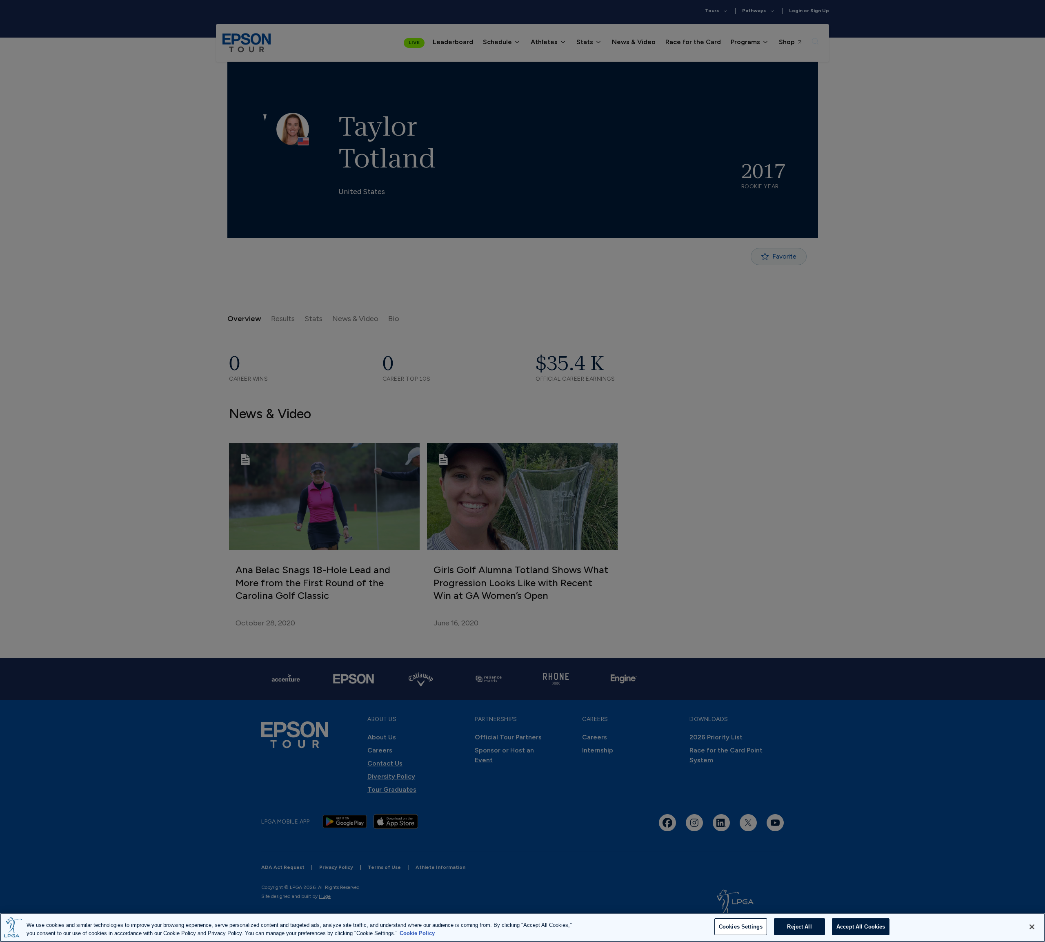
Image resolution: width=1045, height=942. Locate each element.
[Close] (1032, 927)
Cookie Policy (417, 933)
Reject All (799, 927)
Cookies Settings (741, 927)
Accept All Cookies (860, 927)
